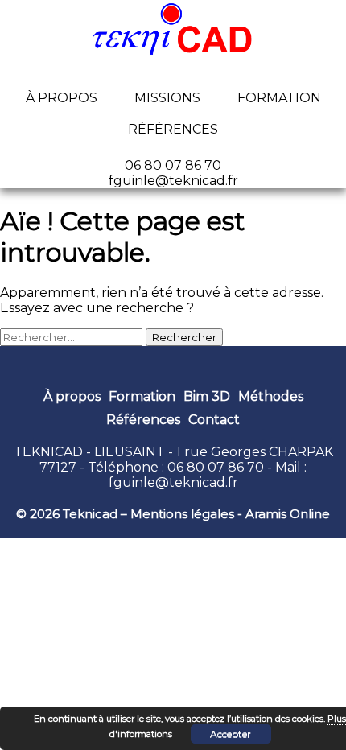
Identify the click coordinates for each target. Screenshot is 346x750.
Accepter (230, 733)
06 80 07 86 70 (215, 467)
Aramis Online (287, 513)
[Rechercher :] (73, 336)
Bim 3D (206, 396)
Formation (279, 97)
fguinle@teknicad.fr (173, 482)
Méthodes (270, 396)
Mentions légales (182, 513)
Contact (214, 419)
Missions (167, 97)
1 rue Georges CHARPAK (254, 451)
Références (173, 129)
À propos (61, 97)
